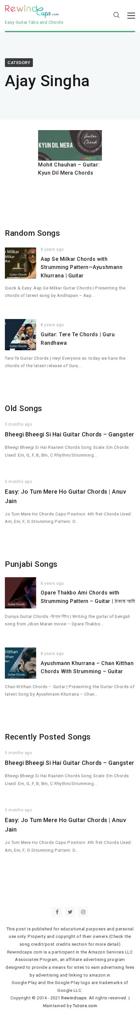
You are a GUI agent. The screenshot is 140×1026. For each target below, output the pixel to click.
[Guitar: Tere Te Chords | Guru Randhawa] (20, 334)
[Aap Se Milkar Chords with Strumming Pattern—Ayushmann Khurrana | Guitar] (20, 263)
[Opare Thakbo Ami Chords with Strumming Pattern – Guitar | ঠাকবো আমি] (20, 592)
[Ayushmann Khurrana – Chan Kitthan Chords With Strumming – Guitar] (20, 663)
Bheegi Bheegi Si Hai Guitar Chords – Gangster (69, 434)
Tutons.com (85, 1005)
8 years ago (52, 249)
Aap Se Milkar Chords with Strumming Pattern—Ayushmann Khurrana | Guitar (81, 267)
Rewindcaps (73, 997)
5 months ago (18, 424)
